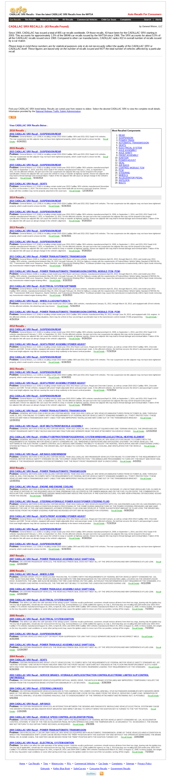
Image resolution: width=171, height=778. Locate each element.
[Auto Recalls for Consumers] (18, 12)
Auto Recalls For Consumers (144, 14)
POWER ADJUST (127, 160)
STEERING (124, 173)
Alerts (158, 19)
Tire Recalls (30, 19)
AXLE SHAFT (125, 153)
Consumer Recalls (98, 768)
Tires (45, 763)
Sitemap (130, 763)
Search (147, 19)
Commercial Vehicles (87, 19)
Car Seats (103, 763)
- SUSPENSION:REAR (35, 134)
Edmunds (45, 768)
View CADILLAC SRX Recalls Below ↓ (29, 125)
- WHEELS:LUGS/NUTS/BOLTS (40, 301)
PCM (121, 170)
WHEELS (123, 175)
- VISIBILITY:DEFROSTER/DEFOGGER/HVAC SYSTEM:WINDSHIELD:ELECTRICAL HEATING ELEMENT (77, 437)
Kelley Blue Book (61, 768)
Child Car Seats (108, 19)
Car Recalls (15, 19)
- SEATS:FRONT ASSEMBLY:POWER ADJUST (48, 344)
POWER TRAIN (126, 140)
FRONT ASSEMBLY (128, 155)
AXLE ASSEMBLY (128, 150)
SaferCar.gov (79, 768)
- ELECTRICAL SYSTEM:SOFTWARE (43, 286)
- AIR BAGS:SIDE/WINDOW (38, 454)
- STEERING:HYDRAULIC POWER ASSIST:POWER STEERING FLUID (59, 501)
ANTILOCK (124, 180)
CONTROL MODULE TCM (131, 168)
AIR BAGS (124, 165)
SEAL (121, 163)
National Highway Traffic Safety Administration (58, 111)
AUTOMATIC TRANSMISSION (134, 143)
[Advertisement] (37, 81)
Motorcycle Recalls (49, 19)
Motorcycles (57, 763)
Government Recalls (120, 768)
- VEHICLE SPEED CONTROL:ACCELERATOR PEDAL (52, 717)
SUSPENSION (126, 138)
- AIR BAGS (30, 704)
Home (22, 763)
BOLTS (122, 183)
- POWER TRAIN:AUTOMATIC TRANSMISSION (48, 256)
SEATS (122, 145)
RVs (69, 763)
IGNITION (123, 158)
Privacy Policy (145, 763)
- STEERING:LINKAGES (36, 688)
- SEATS (28, 184)
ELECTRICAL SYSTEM (130, 148)
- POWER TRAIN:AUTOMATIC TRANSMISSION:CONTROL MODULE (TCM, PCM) (65, 271)
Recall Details (25, 178)
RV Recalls (68, 19)
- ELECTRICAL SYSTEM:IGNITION (42, 600)
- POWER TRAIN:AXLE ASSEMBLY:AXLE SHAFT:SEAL (52, 559)
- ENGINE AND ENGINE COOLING (41, 486)
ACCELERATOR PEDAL (131, 178)
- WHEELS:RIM (32, 574)
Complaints (125, 19)
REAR (122, 135)
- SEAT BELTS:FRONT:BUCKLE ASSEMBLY (46, 426)
